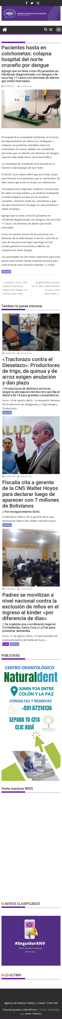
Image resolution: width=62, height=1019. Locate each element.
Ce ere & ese (26, 86)
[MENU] (58, 29)
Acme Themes (33, 1013)
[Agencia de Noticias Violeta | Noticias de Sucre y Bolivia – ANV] (31, 19)
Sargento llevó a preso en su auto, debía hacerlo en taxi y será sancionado (45, 288)
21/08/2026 (10, 588)
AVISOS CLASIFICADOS (22, 904)
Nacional (6, 271)
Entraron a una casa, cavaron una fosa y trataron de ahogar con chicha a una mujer (15, 288)
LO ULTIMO (13, 975)
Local (5, 644)
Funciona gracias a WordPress (20, 1009)
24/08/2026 (10, 353)
